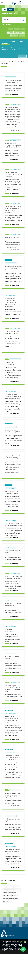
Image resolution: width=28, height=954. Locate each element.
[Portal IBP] (7, 933)
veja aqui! (19, 946)
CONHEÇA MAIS (14, 94)
